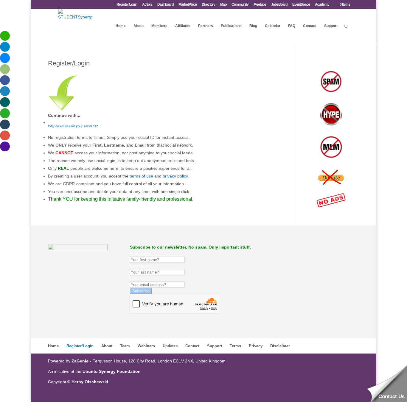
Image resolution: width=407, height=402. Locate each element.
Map (223, 5)
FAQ (291, 26)
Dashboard (165, 5)
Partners (205, 26)
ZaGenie (80, 361)
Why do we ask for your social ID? (73, 126)
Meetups (260, 5)
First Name (140, 253)
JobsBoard (279, 5)
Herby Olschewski (90, 381)
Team (125, 346)
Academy (322, 5)
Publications (231, 26)
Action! (147, 5)
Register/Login (126, 5)
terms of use (141, 176)
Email (135, 278)
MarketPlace (187, 5)
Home (121, 26)
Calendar (272, 26)
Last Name (140, 265)
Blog (253, 26)
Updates (170, 346)
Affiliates (182, 26)
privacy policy (175, 176)
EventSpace (301, 5)
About (138, 26)
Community (240, 5)
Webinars (146, 346)
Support (331, 26)
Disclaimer (280, 346)
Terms (235, 346)
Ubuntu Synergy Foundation (112, 371)
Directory (208, 5)
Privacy (255, 346)
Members (159, 26)
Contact (309, 26)
